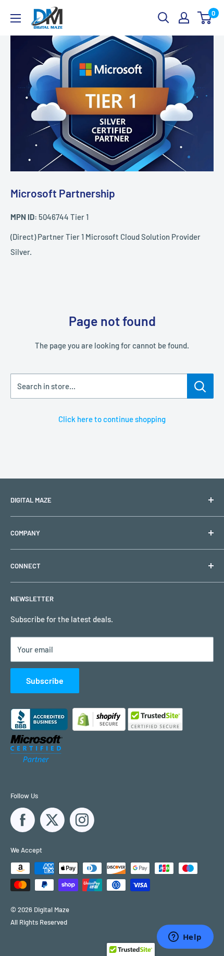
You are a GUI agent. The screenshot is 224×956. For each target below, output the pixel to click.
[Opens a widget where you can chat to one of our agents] (185, 938)
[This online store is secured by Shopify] (131, 727)
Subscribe (45, 680)
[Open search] (163, 18)
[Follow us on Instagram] (82, 820)
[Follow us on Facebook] (22, 820)
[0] (204, 17)
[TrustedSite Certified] (155, 719)
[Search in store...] (200, 386)
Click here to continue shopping (112, 419)
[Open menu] (15, 18)
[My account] (184, 18)
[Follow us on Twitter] (52, 820)
